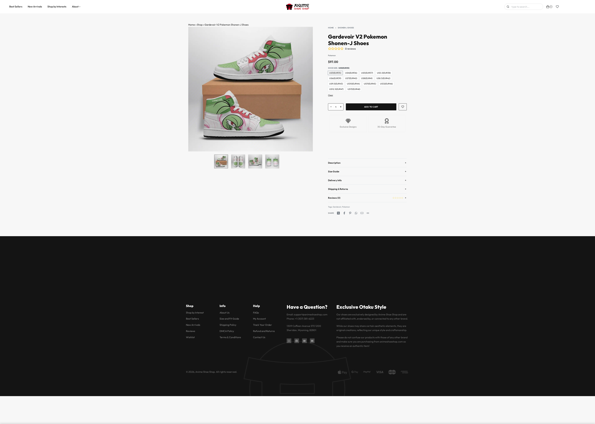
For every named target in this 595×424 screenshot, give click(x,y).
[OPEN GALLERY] (250, 89)
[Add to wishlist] (403, 106)
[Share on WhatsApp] (356, 213)
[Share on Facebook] (344, 213)
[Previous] (196, 89)
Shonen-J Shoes (346, 27)
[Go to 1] (221, 161)
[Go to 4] (272, 161)
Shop (200, 24)
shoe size (332, 68)
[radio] (335, 73)
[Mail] (362, 213)
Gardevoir (337, 207)
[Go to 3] (255, 161)
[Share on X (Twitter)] (338, 213)
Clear (330, 95)
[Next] (304, 89)
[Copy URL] (367, 213)
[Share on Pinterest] (350, 213)
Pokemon (346, 207)
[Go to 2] (238, 161)
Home (191, 24)
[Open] (557, 6)
